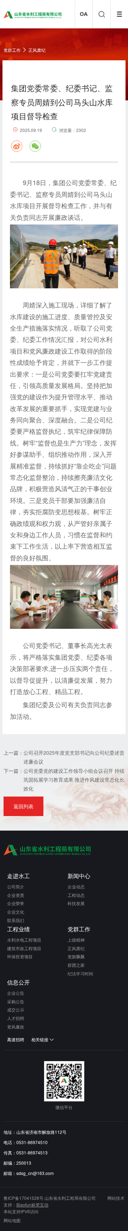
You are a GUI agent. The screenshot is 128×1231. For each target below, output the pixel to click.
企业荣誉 (15, 903)
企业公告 (15, 993)
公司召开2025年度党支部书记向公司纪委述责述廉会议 (73, 757)
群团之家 (76, 965)
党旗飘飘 (76, 956)
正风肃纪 (37, 50)
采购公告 (15, 1001)
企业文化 (15, 912)
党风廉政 (15, 1027)
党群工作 (12, 50)
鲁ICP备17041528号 (23, 1198)
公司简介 (15, 886)
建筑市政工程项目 (24, 948)
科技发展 (76, 903)
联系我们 (15, 920)
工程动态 (76, 895)
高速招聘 (15, 1039)
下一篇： (13, 770)
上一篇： (13, 752)
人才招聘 (15, 1018)
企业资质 (15, 895)
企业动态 (76, 886)
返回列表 (23, 806)
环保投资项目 (20, 956)
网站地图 (12, 1220)
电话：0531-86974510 (26, 1142)
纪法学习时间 (80, 973)
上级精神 (76, 940)
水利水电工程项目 (24, 940)
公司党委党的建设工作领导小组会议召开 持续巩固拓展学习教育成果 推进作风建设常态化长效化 (73, 779)
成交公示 (15, 1010)
